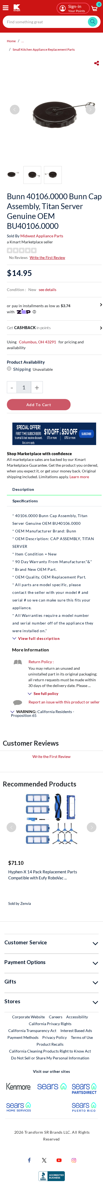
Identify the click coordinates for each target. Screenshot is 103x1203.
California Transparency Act (32, 1030)
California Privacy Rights (50, 1023)
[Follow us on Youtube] (59, 1160)
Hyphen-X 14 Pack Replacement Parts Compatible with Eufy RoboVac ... (42, 874)
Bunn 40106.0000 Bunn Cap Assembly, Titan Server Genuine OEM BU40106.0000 (54, 211)
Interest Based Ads (76, 1030)
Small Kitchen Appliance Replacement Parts (44, 49)
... (22, 41)
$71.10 (15, 863)
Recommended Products (39, 784)
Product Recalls (50, 1044)
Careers (56, 1016)
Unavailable (43, 369)
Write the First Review (47, 257)
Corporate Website (28, 1016)
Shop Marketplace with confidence (39, 453)
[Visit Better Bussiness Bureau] (51, 1175)
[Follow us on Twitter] (44, 1160)
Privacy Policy (54, 1037)
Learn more (79, 476)
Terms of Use (82, 1037)
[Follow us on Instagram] (73, 1160)
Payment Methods (22, 1037)
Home (11, 41)
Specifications (25, 500)
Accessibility (77, 1016)
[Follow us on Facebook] (29, 1160)
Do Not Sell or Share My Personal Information (50, 1058)
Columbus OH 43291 (37, 342)
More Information (30, 649)
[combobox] (52, 22)
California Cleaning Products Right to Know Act (50, 1051)
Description (23, 489)
